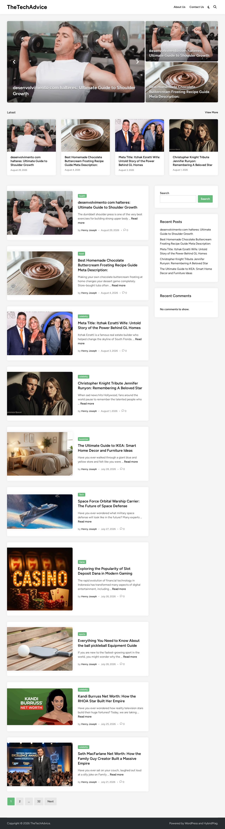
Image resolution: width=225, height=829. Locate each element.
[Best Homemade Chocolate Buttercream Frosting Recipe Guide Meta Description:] (182, 82)
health (82, 196)
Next (50, 801)
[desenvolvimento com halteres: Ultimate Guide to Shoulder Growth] (76, 62)
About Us (179, 7)
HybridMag (210, 823)
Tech (81, 494)
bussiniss (83, 439)
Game (82, 562)
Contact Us (196, 7)
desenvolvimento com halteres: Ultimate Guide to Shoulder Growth (29, 161)
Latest (11, 112)
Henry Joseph (89, 230)
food (81, 253)
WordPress (191, 823)
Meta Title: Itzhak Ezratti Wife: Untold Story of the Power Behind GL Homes (139, 161)
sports (82, 634)
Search (164, 193)
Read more (119, 285)
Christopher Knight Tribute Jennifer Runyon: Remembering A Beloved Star (192, 161)
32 (38, 801)
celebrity (83, 316)
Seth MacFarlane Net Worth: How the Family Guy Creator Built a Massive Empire (109, 758)
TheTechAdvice (27, 7)
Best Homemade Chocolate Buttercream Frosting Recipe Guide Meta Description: (84, 161)
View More (211, 112)
